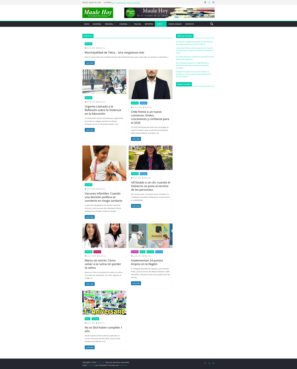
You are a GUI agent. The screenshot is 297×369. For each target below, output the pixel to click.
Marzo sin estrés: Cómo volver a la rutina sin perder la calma (103, 263)
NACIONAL (97, 24)
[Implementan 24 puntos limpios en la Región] (151, 235)
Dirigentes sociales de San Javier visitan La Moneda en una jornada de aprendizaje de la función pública (193, 74)
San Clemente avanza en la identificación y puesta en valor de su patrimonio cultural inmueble (135, 3)
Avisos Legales (174, 24)
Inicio (86, 24)
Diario (159, 24)
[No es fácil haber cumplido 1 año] (104, 303)
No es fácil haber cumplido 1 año (103, 329)
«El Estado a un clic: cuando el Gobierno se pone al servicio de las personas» (150, 185)
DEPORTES (149, 24)
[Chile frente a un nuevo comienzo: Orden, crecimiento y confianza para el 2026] (151, 84)
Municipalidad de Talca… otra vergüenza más (114, 52)
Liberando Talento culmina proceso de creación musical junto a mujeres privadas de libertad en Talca (194, 50)
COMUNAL (123, 24)
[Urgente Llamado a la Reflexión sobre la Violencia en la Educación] (104, 82)
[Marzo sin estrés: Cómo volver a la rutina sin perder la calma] (104, 235)
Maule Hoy (101, 48)
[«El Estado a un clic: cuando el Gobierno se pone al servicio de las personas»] (151, 158)
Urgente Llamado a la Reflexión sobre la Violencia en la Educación (103, 109)
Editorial (88, 44)
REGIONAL (109, 24)
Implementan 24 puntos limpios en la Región (147, 262)
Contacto (189, 24)
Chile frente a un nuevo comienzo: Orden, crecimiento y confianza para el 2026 (150, 117)
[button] (114, 24)
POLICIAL (137, 24)
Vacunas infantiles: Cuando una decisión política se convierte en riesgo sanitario (103, 196)
